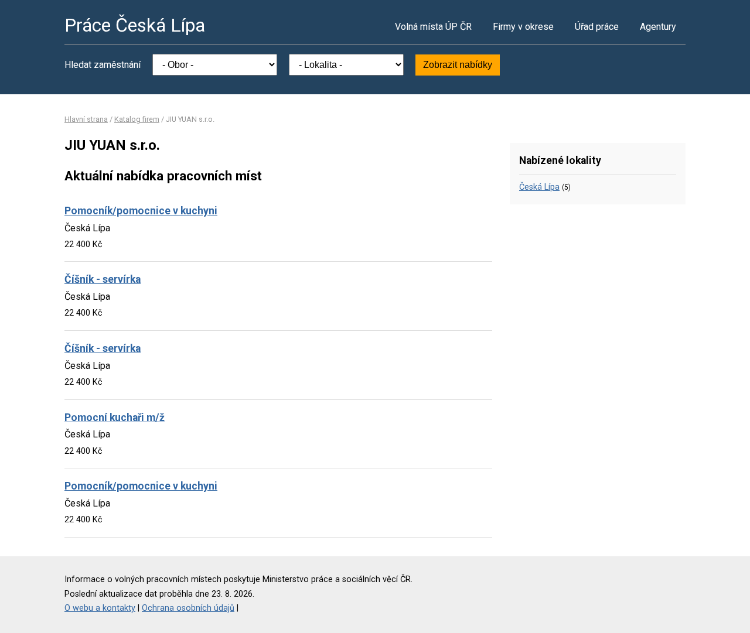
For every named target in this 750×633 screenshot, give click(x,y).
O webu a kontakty (99, 608)
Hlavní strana (86, 119)
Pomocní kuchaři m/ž (114, 417)
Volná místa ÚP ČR (433, 26)
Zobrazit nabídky (457, 65)
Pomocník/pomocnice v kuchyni (140, 211)
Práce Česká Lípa (134, 25)
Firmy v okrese (523, 26)
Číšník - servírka (102, 279)
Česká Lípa (539, 187)
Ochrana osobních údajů (188, 608)
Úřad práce (597, 26)
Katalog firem (136, 119)
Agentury (658, 26)
